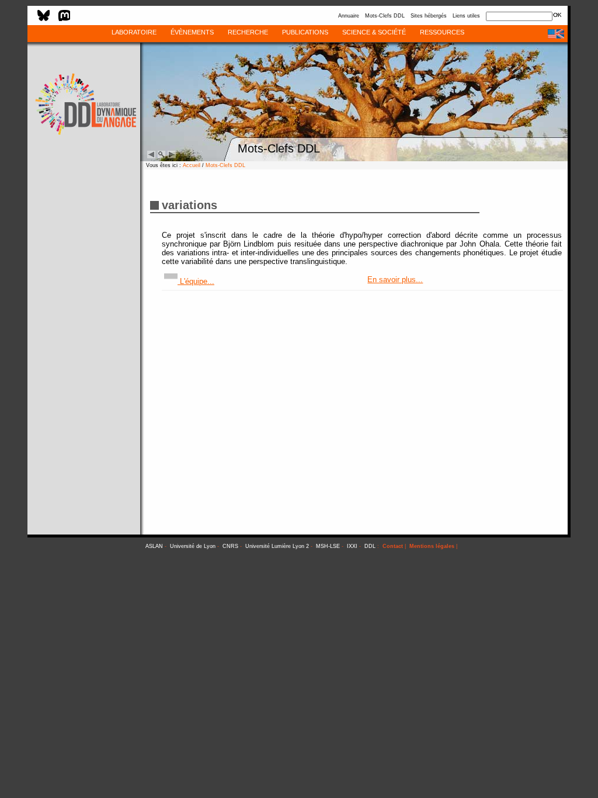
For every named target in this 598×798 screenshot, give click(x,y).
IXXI (352, 546)
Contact (393, 546)
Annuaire (348, 16)
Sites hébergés (429, 16)
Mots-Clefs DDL (385, 16)
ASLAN (154, 546)
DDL (370, 546)
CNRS (230, 546)
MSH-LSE (328, 546)
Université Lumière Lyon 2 (277, 546)
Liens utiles (466, 16)
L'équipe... (196, 281)
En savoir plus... (395, 279)
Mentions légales (431, 546)
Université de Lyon (192, 546)
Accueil (191, 165)
